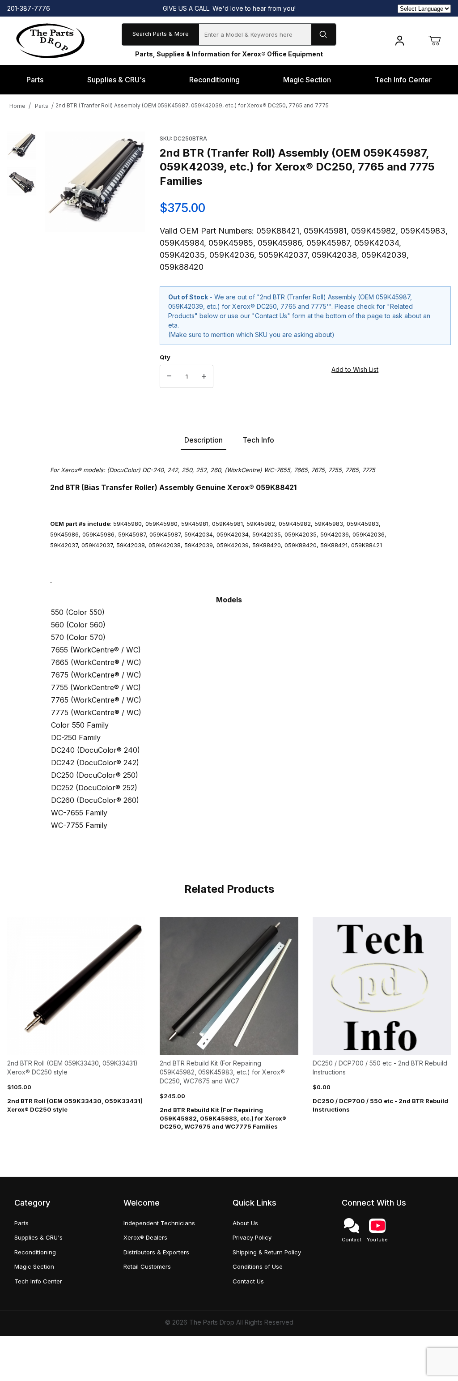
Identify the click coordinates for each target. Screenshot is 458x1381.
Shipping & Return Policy (267, 1252)
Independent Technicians (159, 1223)
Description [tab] (203, 439)
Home (17, 105)
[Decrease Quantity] (169, 376)
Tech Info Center (38, 1281)
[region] (21, 260)
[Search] (323, 34)
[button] (21, 146)
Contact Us (248, 1281)
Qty (165, 357)
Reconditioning (35, 1252)
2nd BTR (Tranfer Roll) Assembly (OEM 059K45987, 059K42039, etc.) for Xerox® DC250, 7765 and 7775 (192, 105)
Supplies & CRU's (38, 1237)
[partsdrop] (50, 40)
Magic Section (34, 1266)
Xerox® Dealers (145, 1237)
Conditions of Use (258, 1266)
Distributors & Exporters (156, 1252)
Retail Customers (147, 1266)
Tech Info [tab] (258, 439)
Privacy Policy (252, 1237)
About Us (245, 1223)
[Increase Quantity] (204, 376)
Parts (41, 105)
